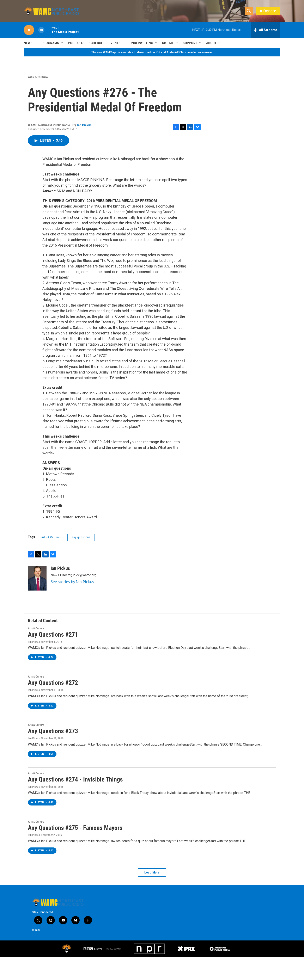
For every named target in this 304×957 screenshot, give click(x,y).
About (211, 43)
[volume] (41, 30)
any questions (81, 537)
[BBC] (102, 948)
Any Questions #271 (53, 634)
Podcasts (76, 43)
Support (190, 43)
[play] (29, 30)
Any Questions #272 (53, 682)
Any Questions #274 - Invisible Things (75, 779)
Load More (152, 872)
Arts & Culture (38, 77)
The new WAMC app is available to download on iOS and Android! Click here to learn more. (152, 52)
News (28, 43)
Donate (269, 11)
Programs (50, 43)
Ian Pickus (84, 125)
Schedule (97, 43)
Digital (168, 43)
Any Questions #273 (53, 731)
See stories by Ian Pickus (72, 581)
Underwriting (141, 43)
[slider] (48, 30)
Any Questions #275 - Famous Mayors (75, 827)
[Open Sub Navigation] (35, 43)
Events (115, 43)
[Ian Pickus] (37, 578)
